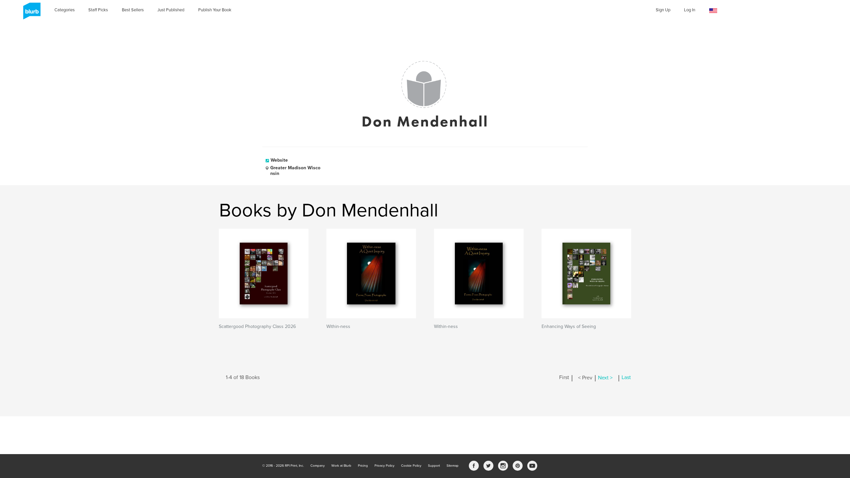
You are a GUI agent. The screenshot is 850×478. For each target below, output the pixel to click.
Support (434, 466)
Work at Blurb (341, 466)
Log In (689, 10)
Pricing (363, 466)
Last (626, 377)
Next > (605, 377)
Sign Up (663, 10)
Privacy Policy (384, 466)
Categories (64, 10)
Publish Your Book (214, 10)
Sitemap (453, 466)
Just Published (170, 10)
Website (279, 160)
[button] (713, 11)
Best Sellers (133, 10)
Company (317, 466)
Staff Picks (98, 10)
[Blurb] (30, 13)
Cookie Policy (411, 466)
